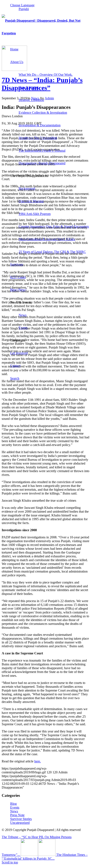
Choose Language (22, 5)
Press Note (17, 815)
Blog (13, 803)
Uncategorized (20, 822)
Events (14, 807)
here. (37, 761)
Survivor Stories (21, 819)
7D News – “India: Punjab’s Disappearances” (42, 84)
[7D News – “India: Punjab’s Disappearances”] (14, 70)
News (35, 98)
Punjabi (24, 9)
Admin (49, 98)
